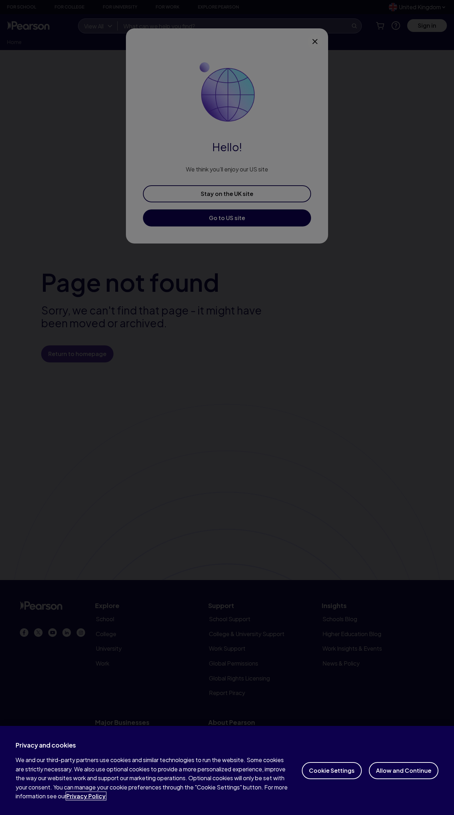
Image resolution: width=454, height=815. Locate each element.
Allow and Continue (403, 770)
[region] (227, 770)
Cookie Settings (332, 770)
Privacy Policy (86, 796)
